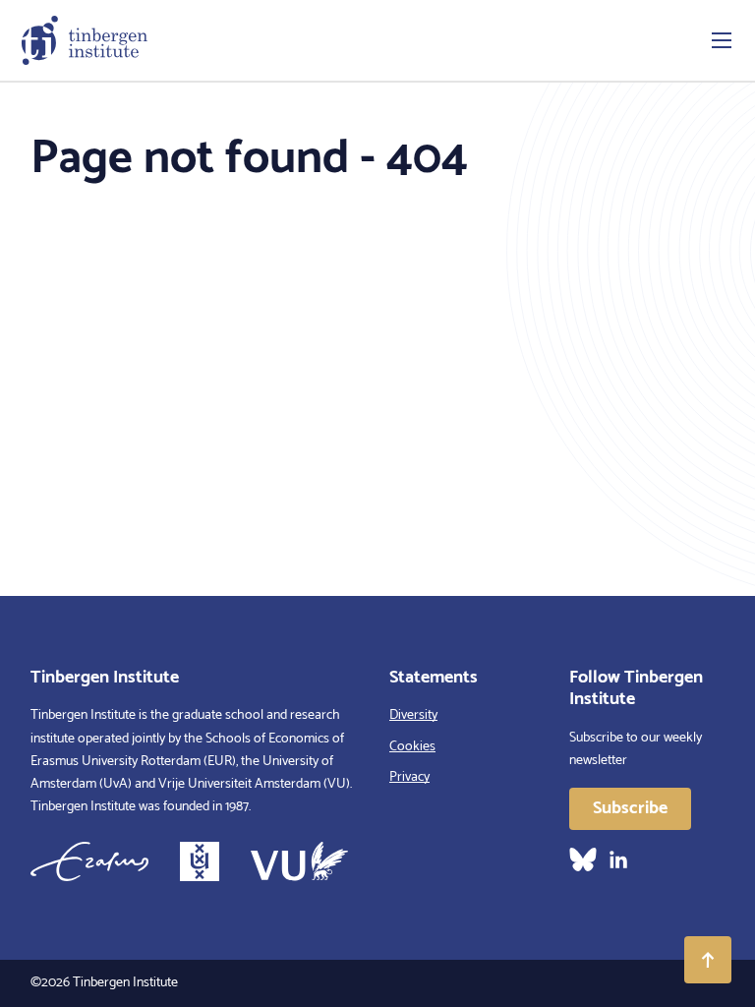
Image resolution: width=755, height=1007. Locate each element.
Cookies (412, 747)
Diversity (413, 715)
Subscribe (630, 808)
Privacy (409, 777)
